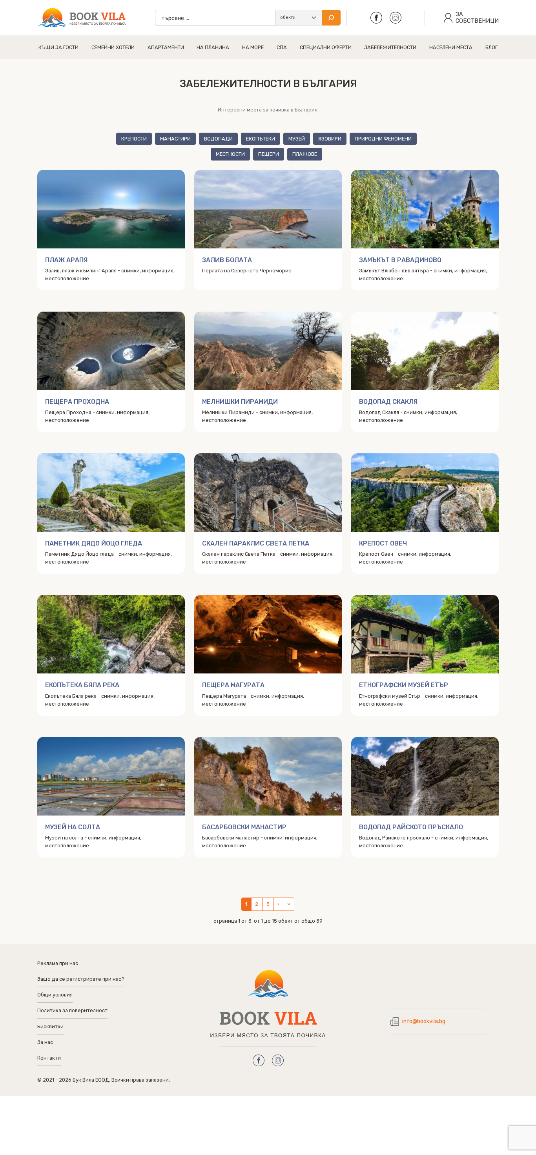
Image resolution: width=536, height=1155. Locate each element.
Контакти (49, 1058)
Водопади (218, 139)
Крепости (134, 139)
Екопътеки (260, 139)
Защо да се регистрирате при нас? (80, 979)
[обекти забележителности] (298, 18)
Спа (282, 47)
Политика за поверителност (72, 1010)
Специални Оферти (326, 47)
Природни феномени (383, 139)
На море (253, 47)
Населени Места (450, 47)
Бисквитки (50, 1026)
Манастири (175, 139)
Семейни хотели (113, 47)
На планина (213, 47)
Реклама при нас (57, 963)
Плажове (304, 154)
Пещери (268, 154)
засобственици (477, 17)
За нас (45, 1042)
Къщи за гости (58, 47)
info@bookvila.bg (423, 1021)
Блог (491, 47)
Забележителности (390, 47)
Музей (296, 139)
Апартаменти (166, 47)
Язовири (329, 139)
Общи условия (55, 995)
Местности (230, 154)
